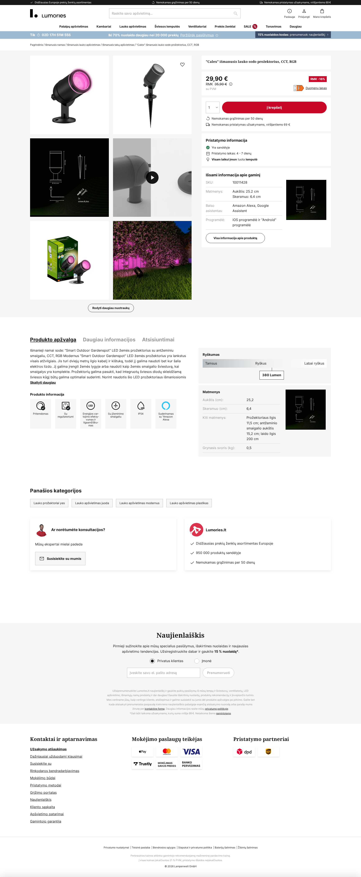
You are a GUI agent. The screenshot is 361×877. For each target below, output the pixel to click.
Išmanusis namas (55, 45)
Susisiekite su (40, 763)
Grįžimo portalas (43, 792)
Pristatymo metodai (45, 785)
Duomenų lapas (316, 88)
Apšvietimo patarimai (47, 814)
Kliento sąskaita (42, 807)
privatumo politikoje (216, 708)
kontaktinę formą (155, 708)
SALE (247, 26)
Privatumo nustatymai (116, 847)
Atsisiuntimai (158, 340)
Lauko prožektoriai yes (49, 503)
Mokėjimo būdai (42, 778)
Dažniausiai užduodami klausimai (56, 756)
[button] (69, 177)
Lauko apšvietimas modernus (139, 503)
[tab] (53, 340)
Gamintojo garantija (45, 821)
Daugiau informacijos (109, 340)
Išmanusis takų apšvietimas (118, 45)
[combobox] (174, 13)
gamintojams (223, 713)
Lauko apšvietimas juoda (92, 503)
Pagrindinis (36, 45)
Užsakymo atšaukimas (48, 749)
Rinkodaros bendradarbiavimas (54, 770)
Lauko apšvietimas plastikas (189, 503)
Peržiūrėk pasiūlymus (197, 35)
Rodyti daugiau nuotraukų (111, 308)
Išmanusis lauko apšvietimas (83, 45)
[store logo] (48, 13)
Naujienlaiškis (40, 799)
